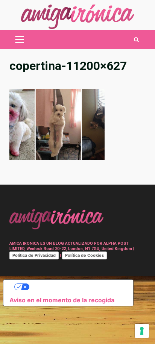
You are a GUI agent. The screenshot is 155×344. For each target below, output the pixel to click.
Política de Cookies (84, 255)
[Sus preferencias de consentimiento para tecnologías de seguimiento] (142, 331)
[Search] (136, 39)
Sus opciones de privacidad (75, 287)
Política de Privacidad (34, 255)
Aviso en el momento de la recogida (61, 300)
